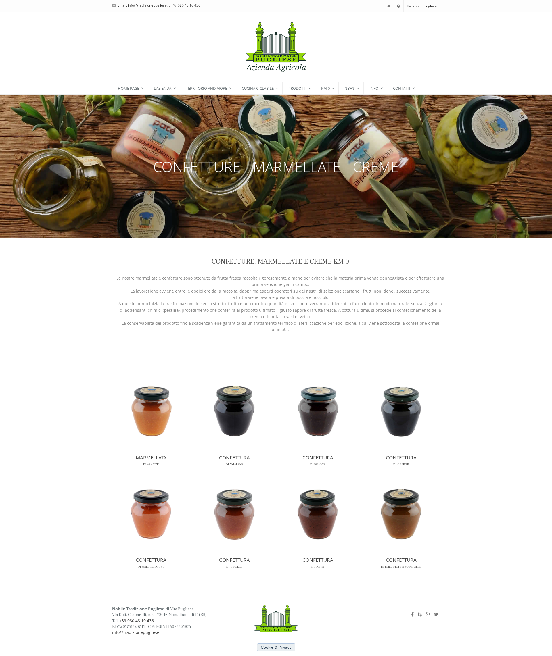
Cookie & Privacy (276, 647)
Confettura (234, 457)
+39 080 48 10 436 (136, 620)
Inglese (431, 6)
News (349, 88)
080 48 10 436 (189, 5)
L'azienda (162, 88)
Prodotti (297, 88)
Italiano (413, 6)
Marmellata (151, 457)
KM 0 (325, 88)
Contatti (401, 88)
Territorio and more (206, 88)
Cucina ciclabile (258, 88)
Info (373, 88)
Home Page (128, 88)
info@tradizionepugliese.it (149, 5)
